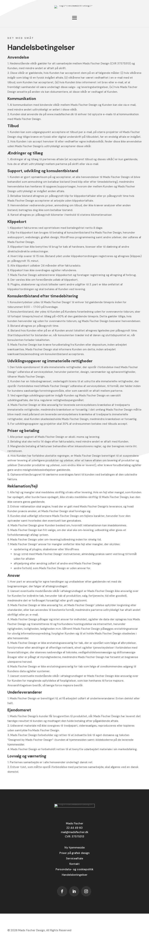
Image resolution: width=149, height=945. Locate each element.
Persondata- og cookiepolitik (74, 869)
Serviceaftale (74, 858)
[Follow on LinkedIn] (74, 891)
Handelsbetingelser (74, 875)
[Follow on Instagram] (86, 891)
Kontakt (74, 864)
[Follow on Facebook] (62, 891)
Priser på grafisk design (74, 853)
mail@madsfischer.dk (74, 832)
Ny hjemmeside (75, 847)
